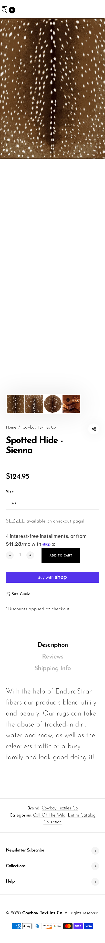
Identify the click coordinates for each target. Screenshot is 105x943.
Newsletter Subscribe (25, 850)
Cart (12, 10)
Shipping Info (52, 668)
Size (10, 492)
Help (10, 881)
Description (52, 645)
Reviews (52, 657)
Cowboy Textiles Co (60, 808)
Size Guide (21, 594)
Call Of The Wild (49, 815)
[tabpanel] (52, 88)
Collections (15, 866)
